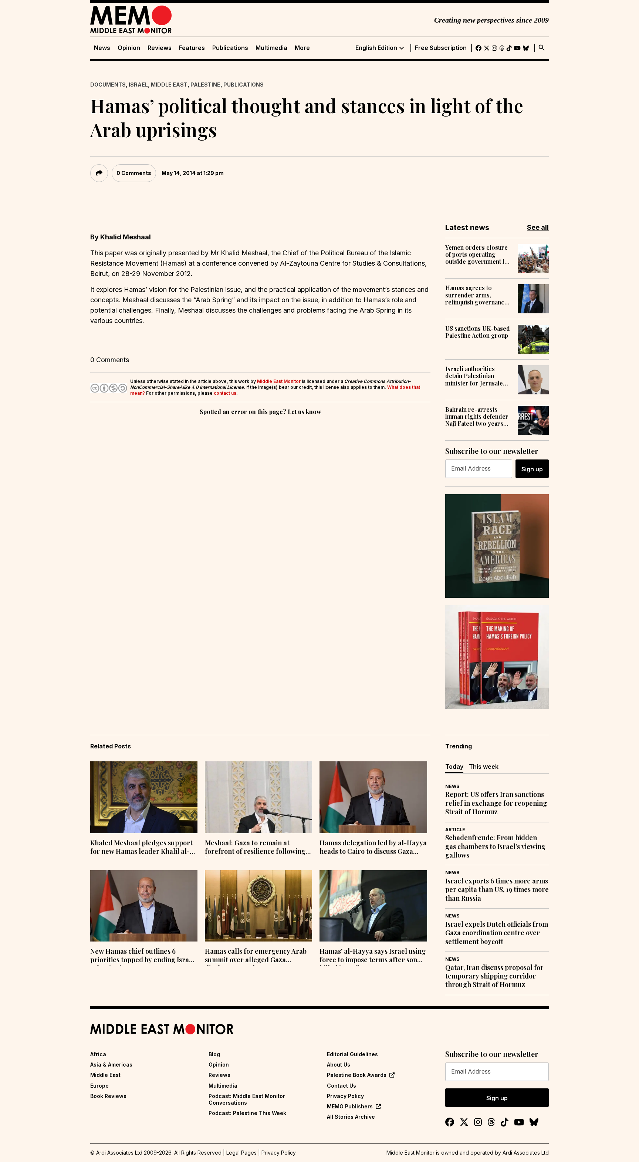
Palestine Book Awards (356, 1075)
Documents (108, 84)
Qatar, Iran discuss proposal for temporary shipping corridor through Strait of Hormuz (494, 976)
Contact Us (341, 1085)
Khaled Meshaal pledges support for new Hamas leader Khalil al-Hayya (141, 848)
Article (455, 829)
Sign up (532, 469)
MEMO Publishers (350, 1106)
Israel (138, 84)
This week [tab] (483, 766)
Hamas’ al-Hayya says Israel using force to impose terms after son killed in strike (373, 956)
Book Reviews (108, 1096)
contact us (225, 393)
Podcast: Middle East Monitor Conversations (247, 1099)
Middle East (169, 84)
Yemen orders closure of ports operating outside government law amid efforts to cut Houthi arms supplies (478, 254)
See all (538, 227)
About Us (338, 1064)
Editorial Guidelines (352, 1054)
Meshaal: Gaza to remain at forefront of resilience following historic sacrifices (255, 848)
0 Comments (133, 173)
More (302, 47)
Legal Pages (241, 1152)
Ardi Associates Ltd (526, 1152)
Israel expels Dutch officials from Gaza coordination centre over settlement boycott (496, 933)
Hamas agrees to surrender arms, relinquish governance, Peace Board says (477, 295)
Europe (99, 1085)
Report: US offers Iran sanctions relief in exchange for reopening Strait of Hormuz (496, 803)
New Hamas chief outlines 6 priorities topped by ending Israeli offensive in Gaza (143, 956)
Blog (214, 1054)
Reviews (160, 47)
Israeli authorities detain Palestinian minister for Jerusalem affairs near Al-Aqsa (476, 376)
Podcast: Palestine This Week (247, 1113)
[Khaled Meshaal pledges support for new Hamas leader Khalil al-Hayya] (143, 797)
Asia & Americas (111, 1064)
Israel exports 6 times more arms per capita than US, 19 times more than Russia (497, 890)
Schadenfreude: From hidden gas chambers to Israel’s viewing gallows (495, 846)
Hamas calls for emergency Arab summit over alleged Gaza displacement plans (256, 956)
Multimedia (271, 47)
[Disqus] (260, 518)
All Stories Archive (351, 1117)
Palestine (205, 84)
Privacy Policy (345, 1096)
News (102, 47)
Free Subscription (441, 47)
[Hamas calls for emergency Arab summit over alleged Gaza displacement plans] (258, 906)
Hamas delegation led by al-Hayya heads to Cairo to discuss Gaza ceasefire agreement (373, 848)
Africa (98, 1054)
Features (192, 47)
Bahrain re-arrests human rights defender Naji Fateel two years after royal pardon (476, 416)
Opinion (129, 47)
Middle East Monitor (279, 381)
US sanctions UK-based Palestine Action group (477, 332)
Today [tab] (454, 766)
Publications (230, 47)
